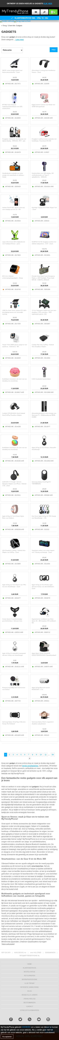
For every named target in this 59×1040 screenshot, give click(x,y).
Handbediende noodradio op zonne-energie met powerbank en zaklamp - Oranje (13, 175)
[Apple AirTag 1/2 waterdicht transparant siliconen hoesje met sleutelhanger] (14, 651)
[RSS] (29, 1019)
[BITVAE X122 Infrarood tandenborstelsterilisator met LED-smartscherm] (14, 102)
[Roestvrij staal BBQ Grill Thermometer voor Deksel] (14, 685)
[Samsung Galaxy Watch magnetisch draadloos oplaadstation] (44, 719)
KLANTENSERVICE (29, 968)
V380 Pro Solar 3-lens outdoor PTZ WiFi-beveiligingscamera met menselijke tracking (14, 312)
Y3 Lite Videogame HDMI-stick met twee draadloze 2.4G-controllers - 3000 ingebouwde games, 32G (44, 312)
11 (46, 755)
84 (53, 755)
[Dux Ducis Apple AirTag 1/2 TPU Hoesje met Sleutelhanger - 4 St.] (44, 513)
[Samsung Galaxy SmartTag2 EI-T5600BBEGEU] (44, 479)
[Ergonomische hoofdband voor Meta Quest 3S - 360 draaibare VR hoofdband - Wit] (44, 616)
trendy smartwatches (30, 765)
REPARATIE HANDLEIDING (29, 987)
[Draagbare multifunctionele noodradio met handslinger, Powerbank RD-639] (44, 136)
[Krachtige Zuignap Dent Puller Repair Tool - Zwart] (44, 205)
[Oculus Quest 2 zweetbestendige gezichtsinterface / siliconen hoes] (14, 616)
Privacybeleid (29, 999)
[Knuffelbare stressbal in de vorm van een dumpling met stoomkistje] (14, 376)
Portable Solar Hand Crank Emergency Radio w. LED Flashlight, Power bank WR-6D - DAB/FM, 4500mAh (43, 278)
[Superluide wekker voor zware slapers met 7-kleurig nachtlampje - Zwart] (44, 548)
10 (41, 755)
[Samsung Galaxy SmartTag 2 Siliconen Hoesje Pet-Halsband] (14, 719)
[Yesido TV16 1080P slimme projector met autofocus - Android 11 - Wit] (14, 342)
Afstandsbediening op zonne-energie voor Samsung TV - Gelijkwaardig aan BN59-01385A (44, 415)
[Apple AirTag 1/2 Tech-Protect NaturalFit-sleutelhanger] (44, 445)
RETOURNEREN (29, 976)
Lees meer (19, 39)
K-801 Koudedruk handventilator (41, 379)
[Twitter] (20, 1019)
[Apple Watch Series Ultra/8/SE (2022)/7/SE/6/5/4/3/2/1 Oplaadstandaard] (44, 651)
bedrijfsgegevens (29, 979)
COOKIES (26, 1027)
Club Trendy (29, 983)
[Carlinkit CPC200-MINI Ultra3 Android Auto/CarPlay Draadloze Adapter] (14, 411)
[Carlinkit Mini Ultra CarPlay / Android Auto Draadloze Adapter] (44, 342)
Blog (29, 991)
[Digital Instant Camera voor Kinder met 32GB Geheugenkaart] (44, 102)
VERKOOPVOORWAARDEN (29, 1010)
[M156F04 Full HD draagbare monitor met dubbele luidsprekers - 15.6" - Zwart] (44, 239)
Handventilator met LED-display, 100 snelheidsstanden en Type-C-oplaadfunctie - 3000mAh (43, 175)
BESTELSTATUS (29, 972)
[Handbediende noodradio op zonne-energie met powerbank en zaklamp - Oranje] (14, 171)
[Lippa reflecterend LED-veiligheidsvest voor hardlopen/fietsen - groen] (14, 239)
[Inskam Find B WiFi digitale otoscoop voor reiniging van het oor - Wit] (14, 205)
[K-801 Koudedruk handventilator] (44, 376)
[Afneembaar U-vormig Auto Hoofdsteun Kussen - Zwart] (44, 68)
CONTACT (29, 1006)
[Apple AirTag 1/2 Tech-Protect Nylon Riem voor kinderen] (14, 513)
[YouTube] (39, 1019)
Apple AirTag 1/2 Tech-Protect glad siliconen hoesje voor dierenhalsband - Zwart (43, 586)
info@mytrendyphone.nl (29, 956)
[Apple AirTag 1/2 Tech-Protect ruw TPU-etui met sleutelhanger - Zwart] (14, 582)
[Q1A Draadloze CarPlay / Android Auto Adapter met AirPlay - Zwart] (14, 548)
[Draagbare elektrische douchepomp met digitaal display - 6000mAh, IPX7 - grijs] (14, 136)
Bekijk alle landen (29, 995)
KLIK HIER (48, 4)
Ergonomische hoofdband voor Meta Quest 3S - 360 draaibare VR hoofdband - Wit (44, 621)
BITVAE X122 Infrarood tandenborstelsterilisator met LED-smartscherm (12, 106)
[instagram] (48, 1019)
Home (29, 964)
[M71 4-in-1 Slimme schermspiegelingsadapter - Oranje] (14, 273)
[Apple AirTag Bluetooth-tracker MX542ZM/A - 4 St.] (44, 685)
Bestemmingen (29, 1003)
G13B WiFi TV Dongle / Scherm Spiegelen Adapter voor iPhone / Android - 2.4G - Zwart (14, 483)
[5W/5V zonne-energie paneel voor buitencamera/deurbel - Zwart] (14, 68)
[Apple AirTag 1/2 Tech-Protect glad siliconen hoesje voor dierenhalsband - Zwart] (44, 582)
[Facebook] (11, 1019)
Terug (5, 25)
